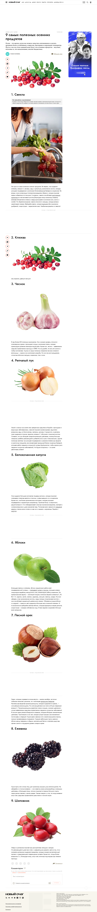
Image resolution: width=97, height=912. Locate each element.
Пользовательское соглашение (13, 903)
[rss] (6, 898)
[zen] (14, 898)
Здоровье (15, 32)
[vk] (9, 898)
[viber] (20, 898)
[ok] (17, 898)
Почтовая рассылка (84, 2)
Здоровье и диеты (9, 32)
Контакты (8, 909)
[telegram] (12, 898)
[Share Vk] (7, 59)
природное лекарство (47, 701)
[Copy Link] (7, 72)
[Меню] (6, 2)
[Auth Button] (90, 2)
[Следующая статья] (48, 887)
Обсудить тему (58, 54)
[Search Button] (87, 2)
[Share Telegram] (7, 68)
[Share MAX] (7, 63)
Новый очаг (14, 2)
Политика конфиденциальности (14, 906)
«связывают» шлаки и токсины (39, 590)
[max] (23, 898)
